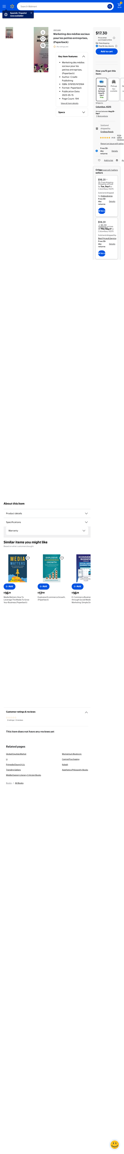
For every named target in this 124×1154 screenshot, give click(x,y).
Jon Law (57, 30)
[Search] (109, 6)
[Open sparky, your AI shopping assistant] (114, 1144)
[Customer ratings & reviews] (86, 711)
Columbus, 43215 (103, 106)
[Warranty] (84, 530)
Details (115, 151)
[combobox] (65, 6)
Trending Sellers (13, 770)
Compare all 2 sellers (108, 170)
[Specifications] (86, 522)
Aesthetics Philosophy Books (75, 770)
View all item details (69, 103)
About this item (14, 503)
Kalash (65, 764)
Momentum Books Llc (72, 754)
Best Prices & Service (107, 238)
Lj (7, 759)
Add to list (108, 160)
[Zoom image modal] (43, 45)
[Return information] (115, 46)
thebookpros (107, 196)
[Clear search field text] (106, 6)
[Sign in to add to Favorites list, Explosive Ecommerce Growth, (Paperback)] (62, 557)
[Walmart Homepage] (12, 6)
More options (103, 116)
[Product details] (86, 513)
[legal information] (114, 38)
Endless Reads (107, 131)
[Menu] (4, 6)
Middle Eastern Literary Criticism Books (23, 775)
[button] (37, 49)
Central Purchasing (70, 759)
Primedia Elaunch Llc (15, 764)
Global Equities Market (16, 754)
